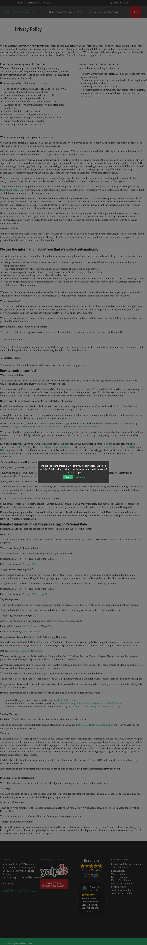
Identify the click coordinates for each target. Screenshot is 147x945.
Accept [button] (68, 477)
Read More (79, 477)
